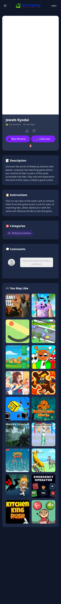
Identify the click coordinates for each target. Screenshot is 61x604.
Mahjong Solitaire (19, 233)
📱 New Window (17, 138)
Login (53, 5)
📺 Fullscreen (43, 138)
